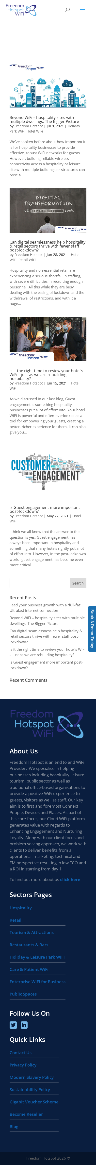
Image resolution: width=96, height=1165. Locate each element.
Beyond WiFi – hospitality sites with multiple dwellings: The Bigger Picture (44, 119)
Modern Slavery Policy (32, 1077)
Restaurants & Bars (29, 945)
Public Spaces (23, 994)
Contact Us (21, 1052)
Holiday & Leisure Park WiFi (37, 957)
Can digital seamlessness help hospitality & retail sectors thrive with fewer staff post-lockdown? (47, 246)
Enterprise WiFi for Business (37, 981)
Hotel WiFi (35, 131)
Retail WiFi (27, 259)
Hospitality (21, 908)
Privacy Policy (23, 1065)
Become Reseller (26, 1114)
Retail (15, 920)
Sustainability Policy (30, 1089)
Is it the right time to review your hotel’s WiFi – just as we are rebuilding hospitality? (46, 374)
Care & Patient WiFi (29, 969)
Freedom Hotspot (29, 126)
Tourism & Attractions (32, 932)
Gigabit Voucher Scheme (34, 1102)
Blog (14, 1126)
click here (70, 879)
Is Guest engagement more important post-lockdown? (45, 509)
